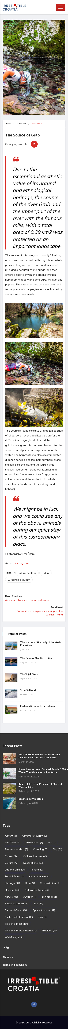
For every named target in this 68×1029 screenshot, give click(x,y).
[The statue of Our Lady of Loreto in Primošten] (11, 645)
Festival (37, 869)
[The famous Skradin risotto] (11, 661)
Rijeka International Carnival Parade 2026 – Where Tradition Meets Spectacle (43, 771)
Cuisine (11, 856)
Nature (46, 572)
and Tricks (12, 842)
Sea (38, 903)
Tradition (49, 930)
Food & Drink (14, 876)
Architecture (34, 842)
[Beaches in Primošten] (9, 803)
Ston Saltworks (28, 690)
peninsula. (49, 896)
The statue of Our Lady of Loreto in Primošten (40, 644)
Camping (40, 849)
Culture (11, 862)
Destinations (20, 123)
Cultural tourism (35, 856)
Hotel (30, 883)
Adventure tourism (34, 835)
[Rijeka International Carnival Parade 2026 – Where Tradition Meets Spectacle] (9, 773)
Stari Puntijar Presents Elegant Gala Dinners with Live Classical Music (39, 756)
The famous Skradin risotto (36, 658)
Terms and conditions (15, 964)
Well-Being (13, 937)
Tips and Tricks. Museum (21, 930)
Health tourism (39, 876)
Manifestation (49, 883)
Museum (12, 889)
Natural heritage (27, 572)
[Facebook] (34, 1004)
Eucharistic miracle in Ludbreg (37, 706)
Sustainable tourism (18, 579)
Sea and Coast (16, 910)
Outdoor (29, 896)
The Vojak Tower (29, 674)
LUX (28, 1022)
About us (8, 957)
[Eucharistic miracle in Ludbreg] (11, 709)
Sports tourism (44, 910)
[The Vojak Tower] (11, 677)
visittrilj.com (22, 563)
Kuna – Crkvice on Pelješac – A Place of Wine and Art (40, 785)
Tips (42, 917)
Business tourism (16, 849)
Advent (11, 835)
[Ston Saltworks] (11, 693)
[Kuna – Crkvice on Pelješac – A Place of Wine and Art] (9, 788)
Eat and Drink (15, 869)
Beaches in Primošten (30, 798)
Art (51, 842)
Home (8, 123)
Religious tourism (16, 903)
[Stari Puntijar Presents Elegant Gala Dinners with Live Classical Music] (9, 758)
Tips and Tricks (17, 923)
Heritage (12, 883)
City (57, 849)
